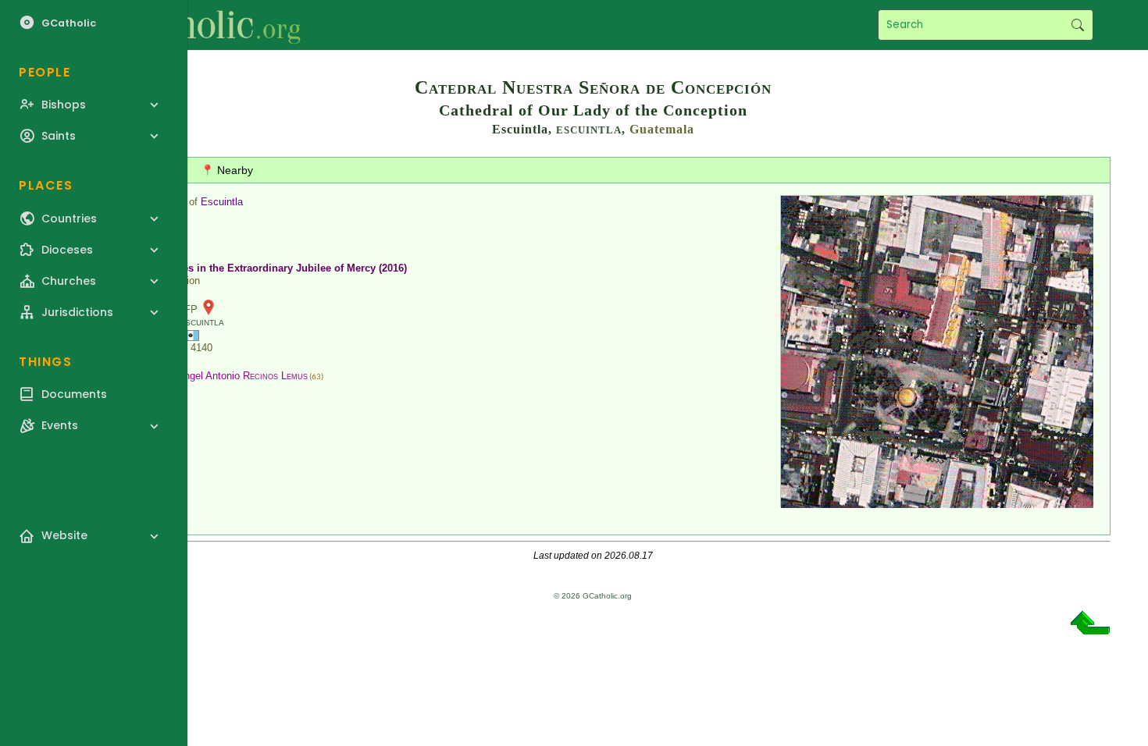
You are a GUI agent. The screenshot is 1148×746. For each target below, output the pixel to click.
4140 (201, 347)
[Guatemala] (190, 334)
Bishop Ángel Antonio (225, 376)
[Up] (1090, 628)
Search (1077, 25)
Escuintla (222, 202)
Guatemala (661, 129)
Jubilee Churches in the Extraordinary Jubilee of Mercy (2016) (258, 268)
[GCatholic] (192, 24)
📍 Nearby (227, 170)
